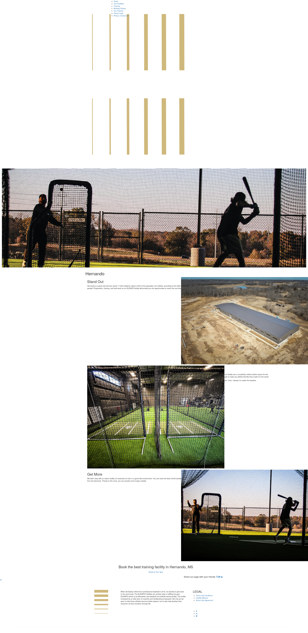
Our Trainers (118, 11)
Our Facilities (119, 3)
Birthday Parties (120, 8)
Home (116, 1)
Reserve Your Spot (156, 572)
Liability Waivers (202, 598)
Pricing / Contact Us (121, 15)
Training (117, 6)
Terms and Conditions (204, 595)
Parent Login (118, 13)
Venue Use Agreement (204, 600)
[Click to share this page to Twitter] (219, 576)
